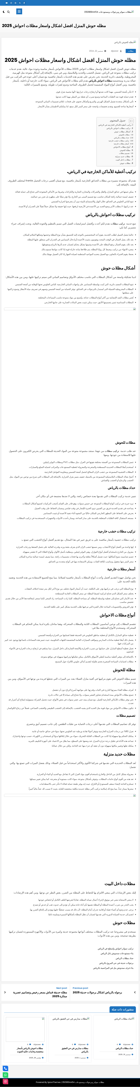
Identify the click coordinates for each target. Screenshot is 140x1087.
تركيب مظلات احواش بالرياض (118, 128)
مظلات (131, 51)
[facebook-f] (24, 3)
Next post (61, 988)
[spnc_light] (4, 11)
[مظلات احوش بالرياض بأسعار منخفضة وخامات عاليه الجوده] (25, 1029)
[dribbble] (15, 3)
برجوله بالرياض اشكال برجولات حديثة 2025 (97, 992)
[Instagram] (5, 1081)
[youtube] (6, 3)
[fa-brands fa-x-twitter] (19, 3)
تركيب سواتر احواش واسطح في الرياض (115, 948)
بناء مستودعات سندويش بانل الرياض (117, 953)
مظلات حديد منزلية (123, 156)
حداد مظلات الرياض (124, 958)
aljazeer (114, 51)
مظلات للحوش (124, 134)
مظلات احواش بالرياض (100, 80)
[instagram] (11, 3)
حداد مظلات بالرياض (121, 137)
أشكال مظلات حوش (122, 131)
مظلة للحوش (125, 150)
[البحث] (8, 12)
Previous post (80, 988)
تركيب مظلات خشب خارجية (119, 140)
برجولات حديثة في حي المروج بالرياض (116, 963)
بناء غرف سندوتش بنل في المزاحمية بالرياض (113, 968)
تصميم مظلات (124, 153)
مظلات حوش (125, 163)
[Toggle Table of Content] (130, 121)
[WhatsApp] (5, 1075)
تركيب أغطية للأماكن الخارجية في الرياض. (115, 125)
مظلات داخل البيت (123, 159)
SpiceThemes (54, 1082)
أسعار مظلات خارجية (121, 143)
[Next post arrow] (5, 992)
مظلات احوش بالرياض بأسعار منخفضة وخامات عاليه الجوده (30, 1050)
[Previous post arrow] (135, 992)
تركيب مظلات (118, 223)
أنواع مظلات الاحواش (122, 147)
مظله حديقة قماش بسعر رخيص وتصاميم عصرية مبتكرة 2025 (40, 994)
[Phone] (5, 1068)
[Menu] (19, 11)
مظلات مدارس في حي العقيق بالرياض (75, 1050)
